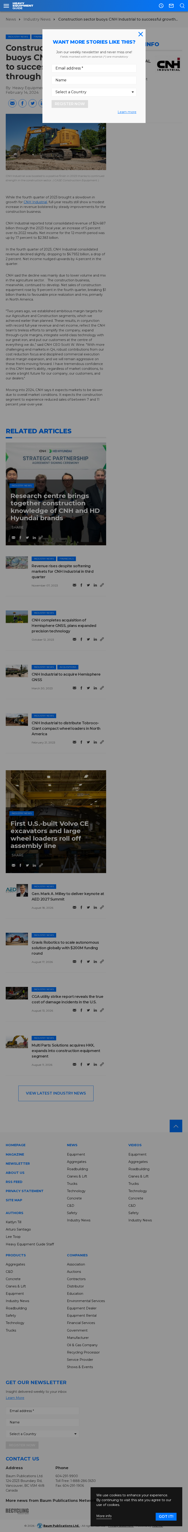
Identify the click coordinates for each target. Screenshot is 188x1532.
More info (104, 1516)
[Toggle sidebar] (6, 5)
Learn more (127, 112)
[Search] (182, 5)
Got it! (166, 1516)
